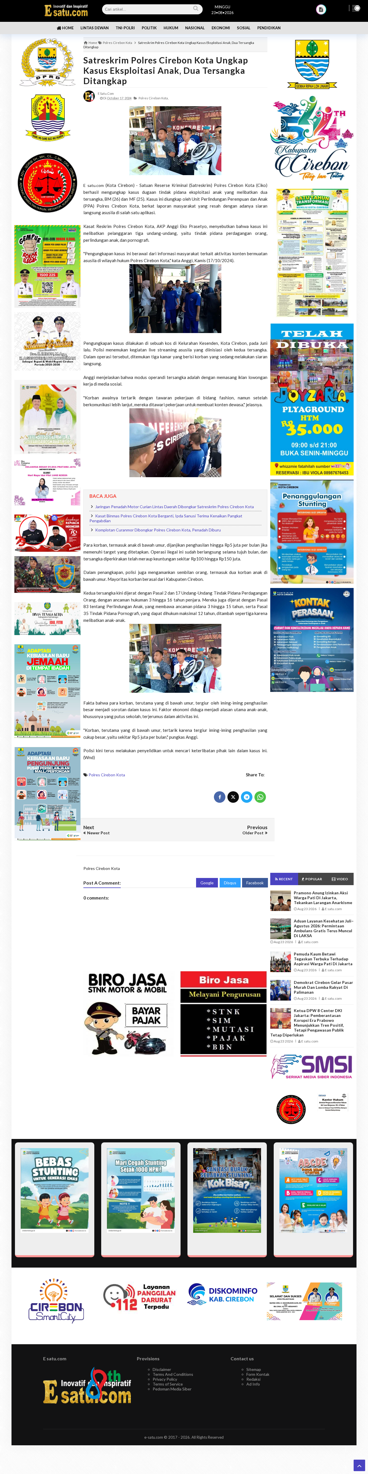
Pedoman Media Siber (172, 1388)
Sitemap (253, 1369)
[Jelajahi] (355, 8)
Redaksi (253, 1379)
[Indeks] (321, 9)
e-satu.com (153, 1437)
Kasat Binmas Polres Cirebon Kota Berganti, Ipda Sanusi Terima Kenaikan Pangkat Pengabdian (165, 518)
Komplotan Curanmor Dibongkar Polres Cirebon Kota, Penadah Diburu (158, 529)
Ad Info (253, 1384)
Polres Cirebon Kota (107, 774)
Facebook (255, 882)
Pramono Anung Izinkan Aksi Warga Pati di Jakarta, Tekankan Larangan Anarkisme (323, 897)
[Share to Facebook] (219, 797)
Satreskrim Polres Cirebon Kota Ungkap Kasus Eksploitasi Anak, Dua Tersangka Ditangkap (165, 70)
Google (207, 882)
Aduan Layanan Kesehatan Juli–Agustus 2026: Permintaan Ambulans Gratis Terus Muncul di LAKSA (324, 928)
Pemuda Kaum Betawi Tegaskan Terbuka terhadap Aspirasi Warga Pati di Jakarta (323, 958)
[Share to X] (233, 797)
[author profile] (89, 96)
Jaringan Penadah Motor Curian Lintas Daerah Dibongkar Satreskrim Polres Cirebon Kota (174, 506)
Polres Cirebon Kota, (153, 98)
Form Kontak (257, 1374)
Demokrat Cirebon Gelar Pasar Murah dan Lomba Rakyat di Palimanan (323, 987)
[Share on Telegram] (246, 797)
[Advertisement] (47, 936)
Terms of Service (168, 1384)
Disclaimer (162, 1369)
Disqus (230, 882)
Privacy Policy (165, 1379)
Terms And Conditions (173, 1374)
